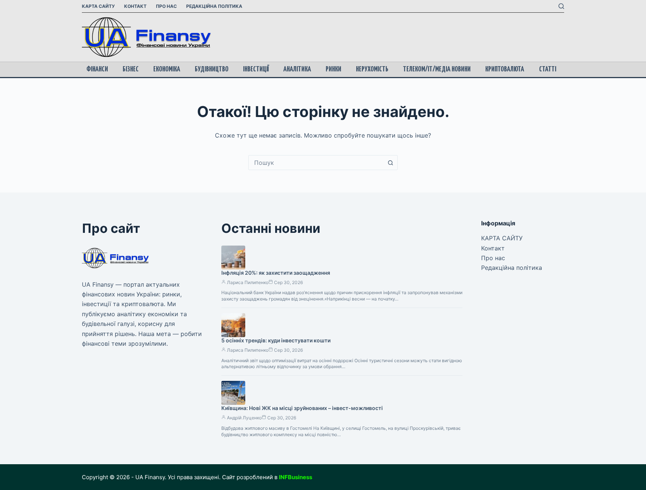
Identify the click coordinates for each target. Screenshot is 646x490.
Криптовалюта (504, 69)
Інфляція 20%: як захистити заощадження (275, 272)
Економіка (166, 69)
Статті (547, 69)
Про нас (166, 6)
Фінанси (97, 69)
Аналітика (297, 69)
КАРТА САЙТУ (98, 6)
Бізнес (131, 69)
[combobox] (316, 162)
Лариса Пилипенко (247, 282)
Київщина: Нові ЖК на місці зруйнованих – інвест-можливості (302, 408)
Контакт (135, 6)
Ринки (333, 69)
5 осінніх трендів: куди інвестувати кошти (275, 340)
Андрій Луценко (244, 417)
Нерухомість (372, 69)
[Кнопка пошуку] (390, 162)
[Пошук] (561, 6)
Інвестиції (256, 69)
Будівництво (211, 69)
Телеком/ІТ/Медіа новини (437, 69)
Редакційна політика (214, 6)
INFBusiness (295, 477)
